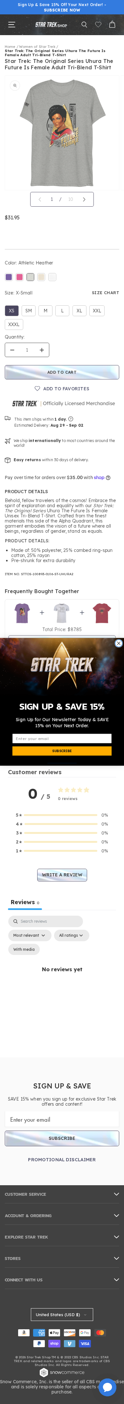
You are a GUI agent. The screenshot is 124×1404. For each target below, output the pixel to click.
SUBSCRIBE (62, 751)
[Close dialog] (118, 643)
